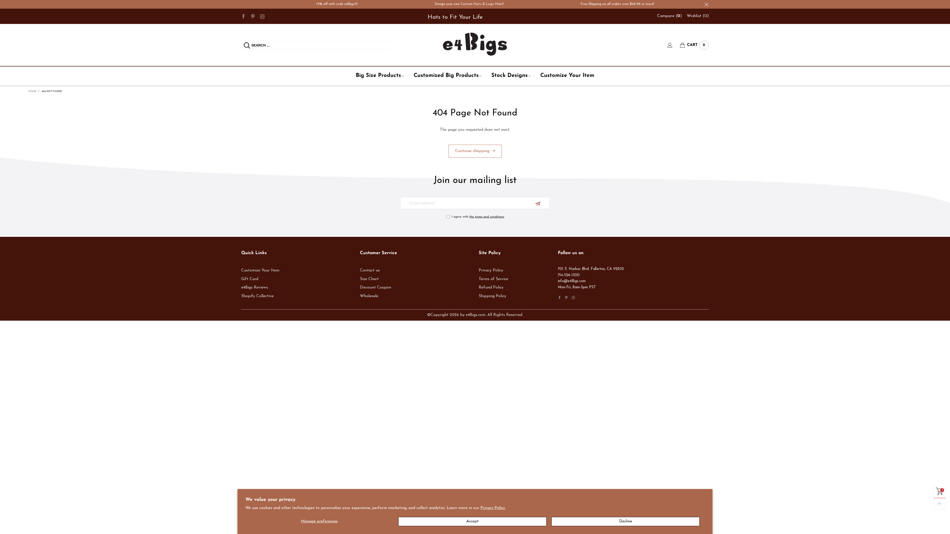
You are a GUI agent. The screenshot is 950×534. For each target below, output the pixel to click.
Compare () (669, 16)
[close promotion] (706, 4)
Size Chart (369, 279)
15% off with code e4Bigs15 (325, 4)
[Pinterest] (253, 16)
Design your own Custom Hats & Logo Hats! (457, 4)
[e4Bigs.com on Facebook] (559, 297)
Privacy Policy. (493, 508)
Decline (625, 521)
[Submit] (246, 45)
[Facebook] (243, 16)
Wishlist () (698, 16)
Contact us (370, 270)
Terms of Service (493, 279)
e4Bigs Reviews (254, 287)
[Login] (673, 45)
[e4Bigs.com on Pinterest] (566, 297)
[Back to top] (939, 503)
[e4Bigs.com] (475, 44)
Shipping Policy (492, 296)
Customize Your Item (567, 75)
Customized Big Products (446, 75)
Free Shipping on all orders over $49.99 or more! (605, 4)
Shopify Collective (257, 296)
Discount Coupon (375, 287)
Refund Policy (491, 287)
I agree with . (478, 216)
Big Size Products (378, 75)
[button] (538, 204)
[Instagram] (262, 16)
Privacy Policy (491, 270)
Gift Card (249, 279)
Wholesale (369, 296)
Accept (472, 521)
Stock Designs (509, 75)
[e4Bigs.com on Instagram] (573, 297)
